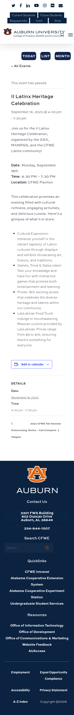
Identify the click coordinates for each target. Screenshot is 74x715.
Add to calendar (32, 364)
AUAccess (37, 650)
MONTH (63, 55)
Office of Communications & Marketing (37, 638)
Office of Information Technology (37, 625)
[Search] (47, 548)
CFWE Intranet (37, 571)
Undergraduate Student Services (37, 603)
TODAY (28, 55)
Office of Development (37, 631)
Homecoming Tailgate (19, 433)
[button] (69, 35)
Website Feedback (37, 644)
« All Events (21, 66)
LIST (45, 55)
